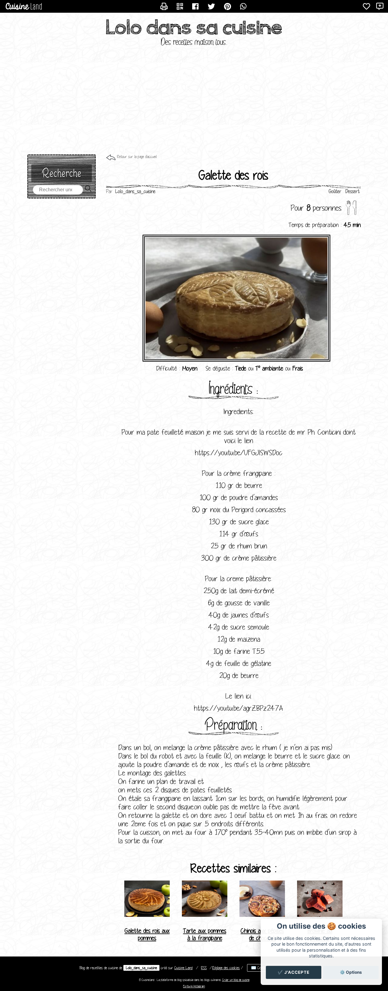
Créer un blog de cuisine (235, 980)
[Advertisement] (194, 106)
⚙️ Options (351, 972)
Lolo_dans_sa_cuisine (141, 968)
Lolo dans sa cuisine (194, 27)
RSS (204, 968)
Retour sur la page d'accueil (137, 156)
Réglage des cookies (226, 968)
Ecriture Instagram (194, 986)
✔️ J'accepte (293, 972)
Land (183, 968)
